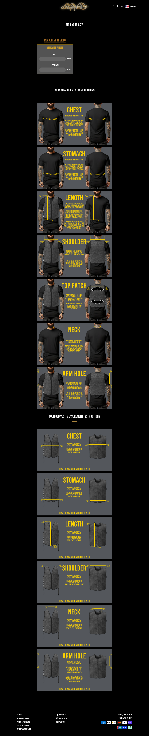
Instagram (63, 718)
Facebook (62, 715)
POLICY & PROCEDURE (23, 722)
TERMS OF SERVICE (23, 725)
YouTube (62, 722)
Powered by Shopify (125, 718)
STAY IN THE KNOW (23, 718)
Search (19, 715)
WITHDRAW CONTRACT (24, 729)
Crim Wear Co (127, 715)
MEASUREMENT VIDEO (55, 40)
